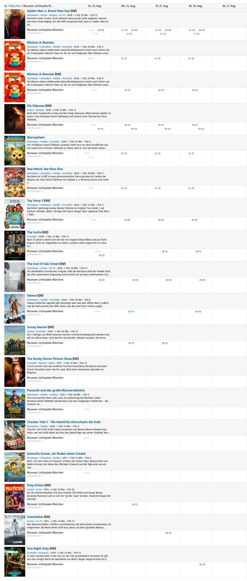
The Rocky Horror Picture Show (49, 359)
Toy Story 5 (35, 201)
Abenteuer (32, 15)
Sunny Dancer (37, 327)
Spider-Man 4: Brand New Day (48, 11)
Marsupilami (36, 137)
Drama (30, 331)
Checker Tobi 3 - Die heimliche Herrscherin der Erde (63, 422)
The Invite (34, 232)
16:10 (127, 90)
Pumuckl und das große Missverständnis (56, 390)
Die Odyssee (36, 106)
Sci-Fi (62, 15)
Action (43, 15)
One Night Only (38, 548)
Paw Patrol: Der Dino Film (45, 169)
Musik (52, 363)
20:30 (102, 255)
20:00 (101, 30)
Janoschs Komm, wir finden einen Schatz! (56, 454)
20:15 (134, 504)
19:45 (100, 128)
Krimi (39, 489)
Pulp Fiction (35, 485)
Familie (56, 46)
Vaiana (31, 295)
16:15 (127, 124)
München (15, 6)
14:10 (124, 58)
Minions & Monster (40, 42)
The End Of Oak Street (43, 264)
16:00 (127, 219)
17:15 (129, 33)
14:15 (124, 153)
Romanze (44, 552)
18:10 (131, 311)
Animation (45, 46)
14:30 (124, 30)
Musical (42, 363)
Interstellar (35, 517)
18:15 (165, 251)
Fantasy (53, 15)
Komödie (67, 46)
